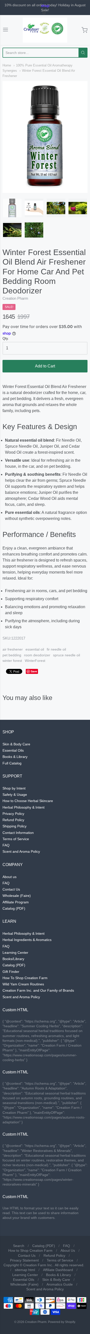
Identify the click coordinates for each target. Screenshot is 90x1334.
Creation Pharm (15, 298)
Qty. (5, 338)
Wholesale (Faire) (16, 896)
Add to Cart (45, 366)
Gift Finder (10, 972)
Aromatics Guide (59, 1284)
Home (6, 65)
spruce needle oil (66, 655)
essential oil (35, 649)
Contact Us (11, 889)
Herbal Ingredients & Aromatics (27, 940)
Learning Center (15, 953)
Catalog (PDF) (13, 908)
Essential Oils (13, 750)
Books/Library (13, 959)
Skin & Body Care (16, 744)
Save (34, 671)
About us (9, 877)
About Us (67, 1250)
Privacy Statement (24, 1260)
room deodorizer (37, 655)
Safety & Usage (14, 795)
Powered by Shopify (61, 1322)
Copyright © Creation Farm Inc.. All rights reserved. (44, 1265)
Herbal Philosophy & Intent (23, 807)
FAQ (6, 845)
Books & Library (15, 757)
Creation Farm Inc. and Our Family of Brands (38, 990)
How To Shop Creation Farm (25, 978)
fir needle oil (56, 649)
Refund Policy (13, 820)
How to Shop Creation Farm (30, 1250)
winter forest (12, 661)
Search (18, 1246)
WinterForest (35, 661)
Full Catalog (12, 763)
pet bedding (11, 655)
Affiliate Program (15, 902)
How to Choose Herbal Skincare (27, 801)
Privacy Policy (13, 814)
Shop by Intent (14, 788)
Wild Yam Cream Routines (23, 984)
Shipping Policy (14, 826)
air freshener (12, 649)
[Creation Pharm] (45, 30)
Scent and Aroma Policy (21, 851)
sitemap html (25, 1270)
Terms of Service (15, 839)
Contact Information (18, 833)
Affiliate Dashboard (58, 1270)
